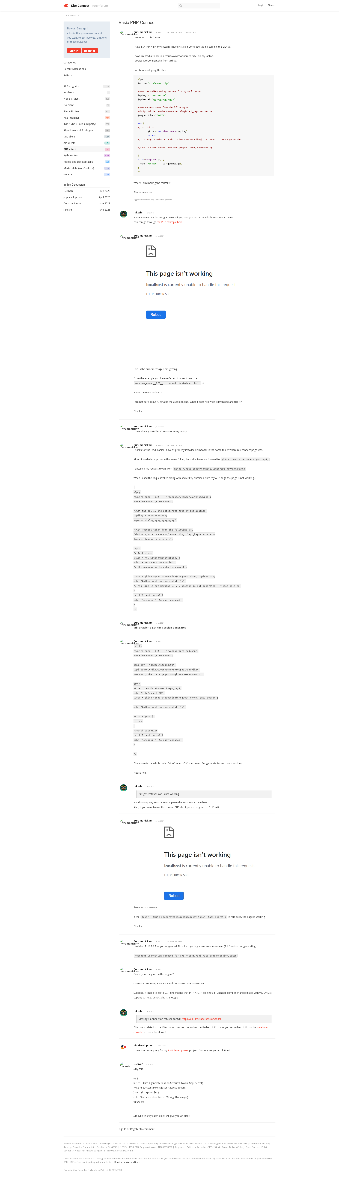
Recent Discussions (75, 69)
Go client (69, 105)
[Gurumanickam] (130, 32)
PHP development (178, 1050)
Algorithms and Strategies (78, 130)
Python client (71, 155)
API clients (69, 143)
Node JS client (71, 98)
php (152, 199)
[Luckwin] (125, 1065)
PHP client (70, 149)
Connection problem (163, 199)
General (68, 174)
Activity (68, 75)
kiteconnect (145, 199)
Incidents (69, 92)
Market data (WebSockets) (79, 168)
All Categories (71, 86)
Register (89, 50)
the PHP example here (169, 222)
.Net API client (72, 111)
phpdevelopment (143, 1045)
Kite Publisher (71, 117)
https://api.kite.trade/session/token (202, 1018)
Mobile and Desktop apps (78, 161)
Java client (69, 136)
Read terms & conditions (127, 1162)
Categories (70, 62)
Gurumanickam (143, 32)
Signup (271, 5)
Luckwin (138, 1064)
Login (261, 5)
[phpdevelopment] (123, 1047)
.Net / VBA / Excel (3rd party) (80, 123)
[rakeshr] (123, 214)
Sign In (74, 50)
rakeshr (138, 212)
